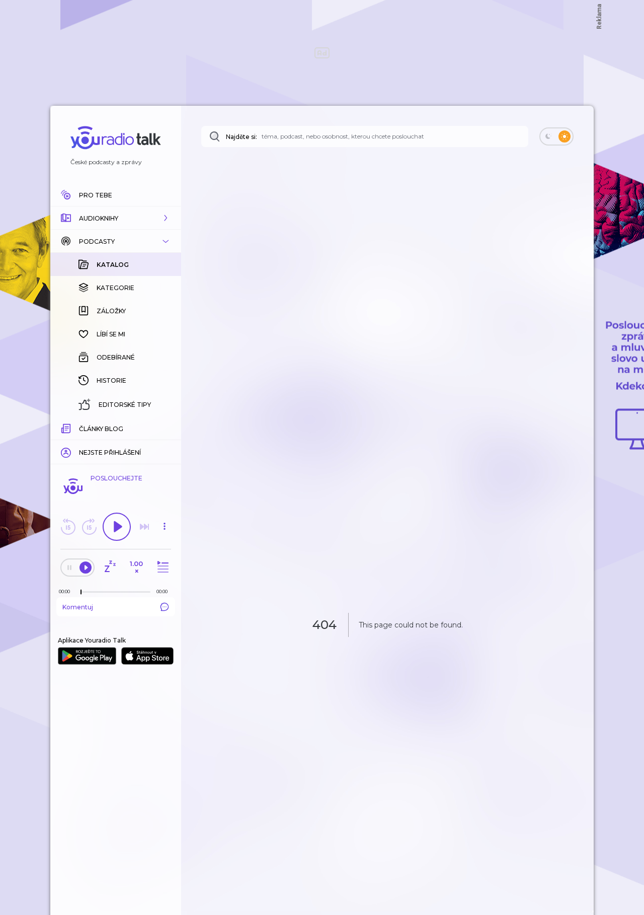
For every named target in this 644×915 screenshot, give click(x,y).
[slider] (81, 592)
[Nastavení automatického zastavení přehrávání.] (110, 567)
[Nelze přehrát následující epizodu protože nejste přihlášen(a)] (144, 526)
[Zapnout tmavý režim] (556, 136)
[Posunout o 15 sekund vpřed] (89, 526)
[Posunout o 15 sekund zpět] (67, 526)
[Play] (117, 527)
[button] (115, 218)
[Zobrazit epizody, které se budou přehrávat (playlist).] (161, 567)
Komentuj (77, 607)
